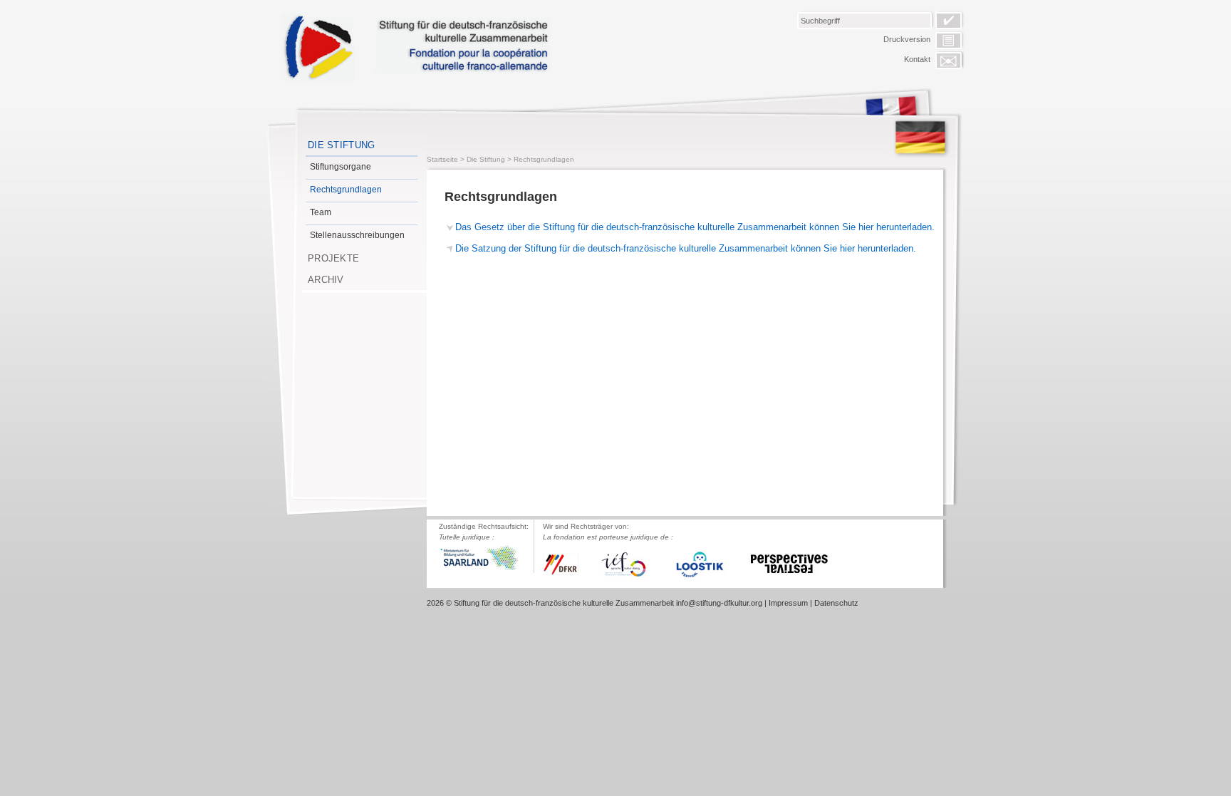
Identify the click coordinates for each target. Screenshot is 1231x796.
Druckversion (906, 39)
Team (320, 212)
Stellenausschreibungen (357, 235)
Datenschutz (836, 603)
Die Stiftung (341, 145)
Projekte (333, 258)
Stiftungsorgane (340, 167)
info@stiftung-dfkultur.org (719, 603)
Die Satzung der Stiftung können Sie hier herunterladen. (685, 248)
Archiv (326, 279)
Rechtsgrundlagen (346, 190)
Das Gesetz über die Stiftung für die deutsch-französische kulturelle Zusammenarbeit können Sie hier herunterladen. (695, 227)
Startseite (442, 159)
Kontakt (917, 59)
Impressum (788, 603)
